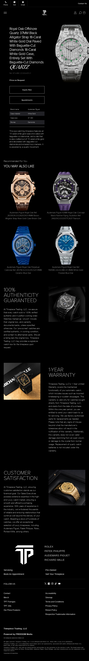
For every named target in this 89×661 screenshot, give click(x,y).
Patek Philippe (54, 551)
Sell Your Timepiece (54, 574)
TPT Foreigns (9, 602)
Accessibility (50, 593)
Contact (7, 593)
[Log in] (75, 12)
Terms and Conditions (54, 602)
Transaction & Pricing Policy (11, 653)
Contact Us (82, 3)
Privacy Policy (51, 606)
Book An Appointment (14, 574)
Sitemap (48, 598)
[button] (5, 12)
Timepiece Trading (13, 629)
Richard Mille (54, 560)
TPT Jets (7, 606)
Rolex (48, 546)
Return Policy (51, 610)
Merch (6, 598)
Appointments (27, 100)
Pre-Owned (50, 570)
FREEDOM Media (24, 634)
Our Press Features (12, 610)
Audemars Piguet (57, 555)
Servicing (8, 570)
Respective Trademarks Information (60, 614)
